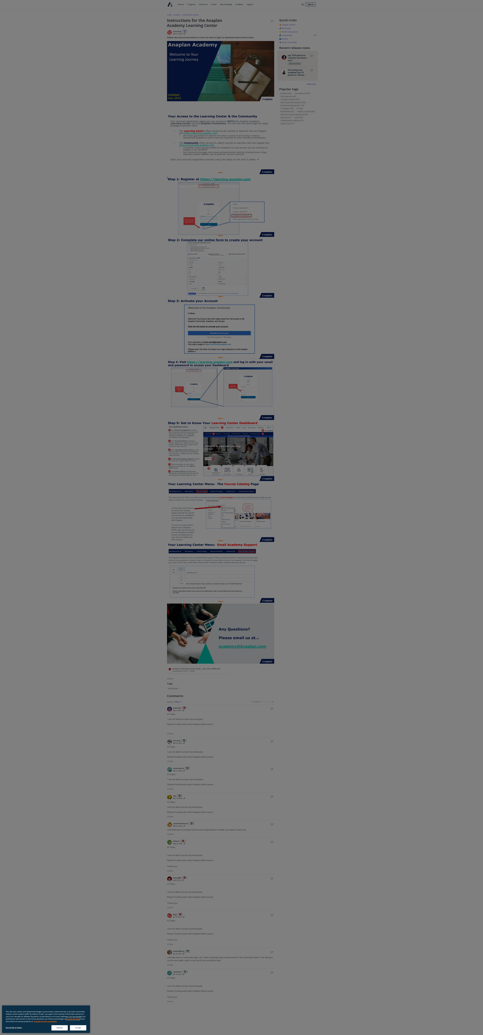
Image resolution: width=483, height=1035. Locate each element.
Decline (60, 1028)
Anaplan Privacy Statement (45, 1021)
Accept (78, 1028)
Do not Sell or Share (14, 1027)
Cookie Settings (73, 1019)
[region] (46, 1019)
